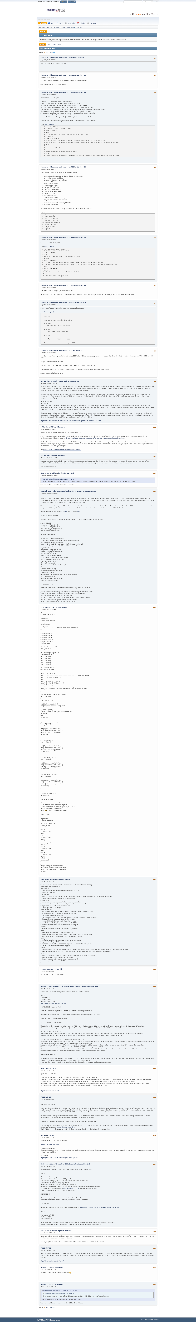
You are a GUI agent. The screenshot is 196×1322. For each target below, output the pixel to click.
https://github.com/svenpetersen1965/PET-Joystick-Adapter (62, 449)
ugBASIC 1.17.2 (51, 1068)
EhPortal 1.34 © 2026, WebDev (44, 1319)
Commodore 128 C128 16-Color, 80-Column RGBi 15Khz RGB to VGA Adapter (74, 986)
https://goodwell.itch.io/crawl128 (51, 1144)
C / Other (44, 607)
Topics (49, 44)
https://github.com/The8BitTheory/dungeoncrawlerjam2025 (60, 1158)
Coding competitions (48, 1164)
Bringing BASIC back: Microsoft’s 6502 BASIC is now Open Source (74, 491)
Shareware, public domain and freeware (54, 58)
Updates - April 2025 (65, 1231)
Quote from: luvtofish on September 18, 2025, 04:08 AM (58, 479)
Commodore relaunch (58, 456)
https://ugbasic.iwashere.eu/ (50, 1091)
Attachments (57, 44)
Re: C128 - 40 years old (56, 1267)
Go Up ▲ (156, 1319)
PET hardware (45, 427)
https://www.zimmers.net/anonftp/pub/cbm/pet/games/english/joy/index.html (99, 438)
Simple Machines (50, 1320)
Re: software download (76, 58)
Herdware (44, 986)
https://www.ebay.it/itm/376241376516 (53, 1003)
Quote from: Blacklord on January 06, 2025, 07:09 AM (59, 1293)
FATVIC (48, 1248)
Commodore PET (46, 491)
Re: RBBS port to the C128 (77, 75)
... (49, 52)
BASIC (43, 1068)
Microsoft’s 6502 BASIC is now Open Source (65, 381)
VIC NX (48, 1097)
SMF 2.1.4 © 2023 (41, 1320)
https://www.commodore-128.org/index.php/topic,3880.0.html (99, 1207)
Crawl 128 (50, 1135)
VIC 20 (43, 1097)
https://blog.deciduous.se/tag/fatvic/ (52, 1261)
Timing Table (58, 969)
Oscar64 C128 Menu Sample (57, 607)
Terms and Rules (149, 1319)
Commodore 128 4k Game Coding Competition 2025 (73, 1164)
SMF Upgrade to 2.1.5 (65, 879)
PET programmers (47, 969)
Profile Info (43, 31)
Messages (42, 44)
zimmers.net (70, 438)
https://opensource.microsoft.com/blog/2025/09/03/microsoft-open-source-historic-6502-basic (71, 421)
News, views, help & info (49, 473)
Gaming (43, 1135)
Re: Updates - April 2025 (66, 473)
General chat (45, 381)
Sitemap (58, 1320)
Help (142, 1319)
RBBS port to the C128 (76, 350)
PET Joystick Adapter (58, 427)
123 (51, 52)
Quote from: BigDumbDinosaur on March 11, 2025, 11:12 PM (60, 1290)
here (65, 512)
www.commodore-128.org (71, 1188)
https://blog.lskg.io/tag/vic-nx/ (66, 1127)
